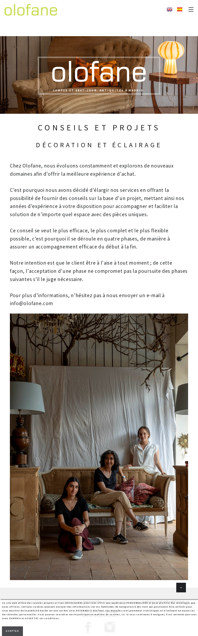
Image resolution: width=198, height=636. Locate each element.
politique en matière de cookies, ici (101, 614)
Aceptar (12, 631)
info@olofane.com (31, 303)
